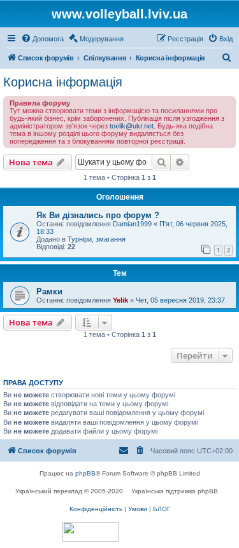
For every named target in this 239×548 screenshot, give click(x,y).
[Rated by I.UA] (90, 532)
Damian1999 (132, 224)
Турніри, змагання (97, 239)
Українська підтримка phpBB (174, 491)
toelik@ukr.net (132, 126)
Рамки (49, 291)
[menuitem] (42, 38)
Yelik (120, 300)
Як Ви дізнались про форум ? (97, 215)
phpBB (85, 473)
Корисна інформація (62, 82)
